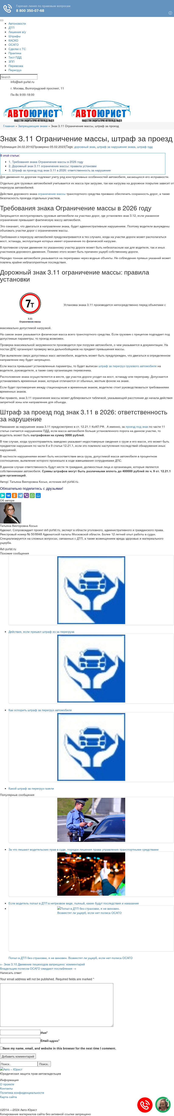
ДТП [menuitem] (11, 27)
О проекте (7, 1084)
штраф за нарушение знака (116, 146)
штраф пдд (145, 146)
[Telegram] (20, 495)
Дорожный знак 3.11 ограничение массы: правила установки (53, 166)
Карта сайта (8, 1097)
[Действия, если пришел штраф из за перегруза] (91, 590)
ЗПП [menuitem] (11, 61)
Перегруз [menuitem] (14, 70)
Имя (44, 1032)
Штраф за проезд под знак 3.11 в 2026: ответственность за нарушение (60, 170)
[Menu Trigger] (1, 20)
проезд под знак (137, 426)
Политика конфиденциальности (22, 1092)
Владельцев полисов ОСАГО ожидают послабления (38, 968)
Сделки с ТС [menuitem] (17, 49)
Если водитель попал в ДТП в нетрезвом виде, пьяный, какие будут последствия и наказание (73, 903)
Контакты (6, 1088)
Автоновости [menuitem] (17, 23)
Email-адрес (50, 1040)
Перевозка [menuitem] (15, 66)
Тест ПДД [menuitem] (14, 57)
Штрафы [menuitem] (14, 36)
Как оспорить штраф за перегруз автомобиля (40, 710)
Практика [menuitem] (14, 53)
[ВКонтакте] (8, 495)
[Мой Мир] (38, 495)
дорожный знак (84, 146)
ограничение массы (52, 194)
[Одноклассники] (14, 495)
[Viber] (26, 495)
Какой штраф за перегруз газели (31, 788)
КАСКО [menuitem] (13, 40)
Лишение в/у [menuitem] (17, 32)
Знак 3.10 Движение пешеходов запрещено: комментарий (43, 964)
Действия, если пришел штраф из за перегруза (41, 631)
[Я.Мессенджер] (2, 495)
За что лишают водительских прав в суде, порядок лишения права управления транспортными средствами (83, 849)
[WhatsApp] (32, 495)
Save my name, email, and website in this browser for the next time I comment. (59, 1048)
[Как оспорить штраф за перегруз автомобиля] (91, 669)
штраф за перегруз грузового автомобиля (127, 366)
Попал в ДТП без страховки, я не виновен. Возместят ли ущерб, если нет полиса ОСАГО (70, 958)
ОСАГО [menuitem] (13, 44)
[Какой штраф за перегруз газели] (91, 747)
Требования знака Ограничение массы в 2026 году (46, 162)
